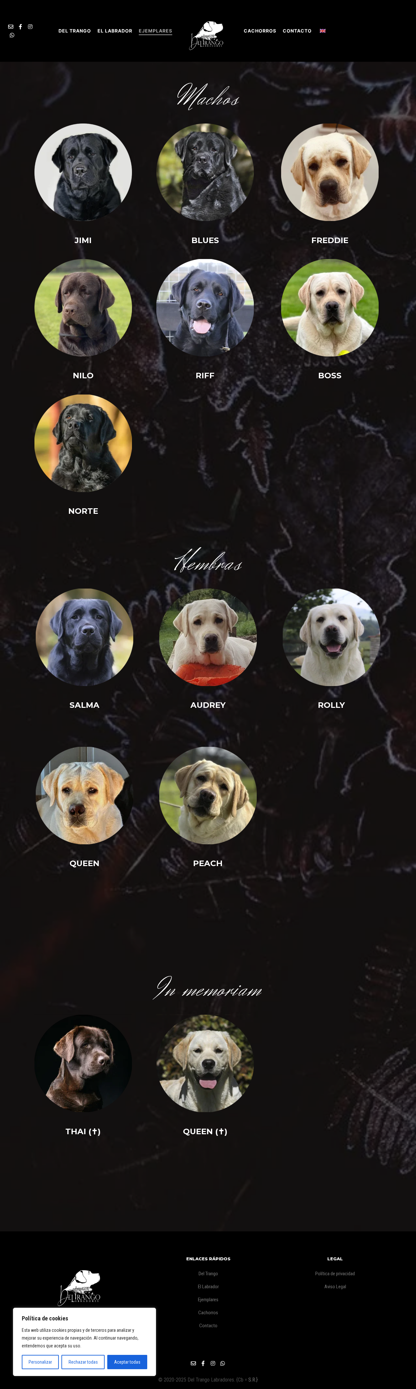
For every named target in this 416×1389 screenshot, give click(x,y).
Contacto (208, 1326)
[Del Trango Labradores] (208, 31)
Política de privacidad (335, 1274)
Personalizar (40, 1362)
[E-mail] (10, 26)
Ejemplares (208, 1300)
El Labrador (208, 1287)
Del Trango (208, 1274)
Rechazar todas (83, 1362)
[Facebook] (20, 26)
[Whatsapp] (12, 35)
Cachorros (208, 1313)
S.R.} (253, 1380)
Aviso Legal (335, 1287)
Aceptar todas (127, 1362)
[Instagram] (30, 26)
